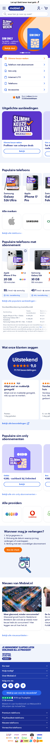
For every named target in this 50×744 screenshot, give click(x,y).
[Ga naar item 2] (22, 52)
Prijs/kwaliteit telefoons (13, 717)
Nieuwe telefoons (10, 722)
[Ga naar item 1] (20, 52)
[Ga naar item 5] (28, 52)
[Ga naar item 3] (25, 52)
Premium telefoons (11, 712)
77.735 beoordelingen (29, 98)
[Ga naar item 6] (29, 52)
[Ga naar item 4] (26, 52)
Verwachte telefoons (12, 727)
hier (40, 327)
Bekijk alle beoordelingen (14, 423)
